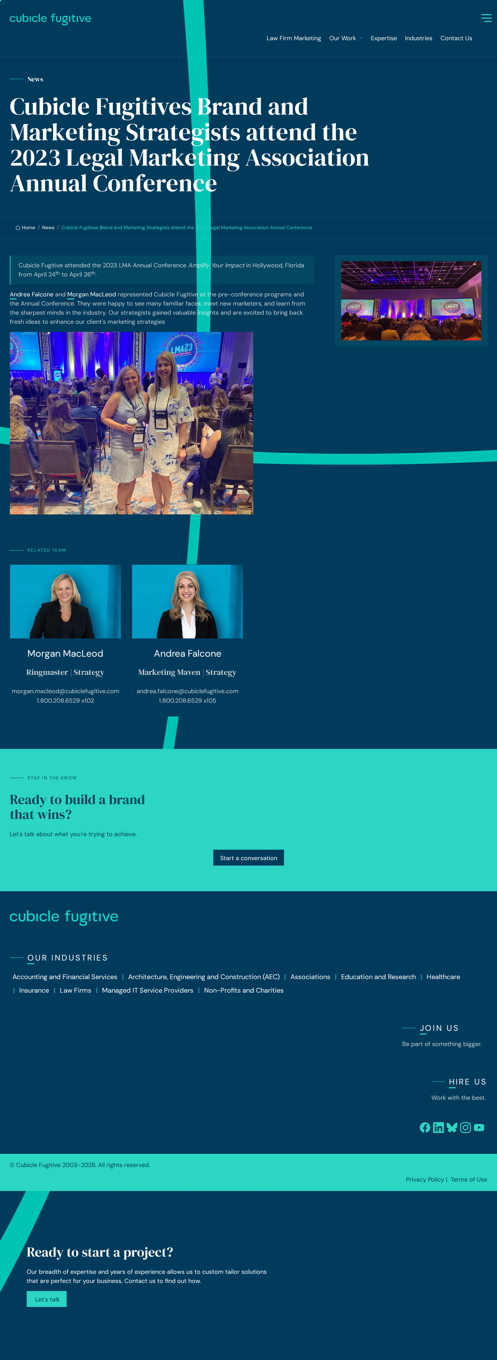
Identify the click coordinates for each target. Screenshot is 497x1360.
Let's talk (46, 1299)
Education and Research (378, 976)
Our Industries (68, 957)
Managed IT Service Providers (147, 990)
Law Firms (75, 990)
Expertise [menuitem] (384, 38)
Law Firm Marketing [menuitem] (294, 38)
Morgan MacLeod (91, 294)
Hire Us (468, 1081)
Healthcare (443, 976)
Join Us (439, 1028)
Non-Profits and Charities (244, 990)
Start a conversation (248, 858)
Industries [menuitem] (418, 38)
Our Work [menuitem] (342, 38)
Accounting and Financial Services (65, 976)
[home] (245, 19)
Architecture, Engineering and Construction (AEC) (204, 976)
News (48, 227)
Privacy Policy (425, 1179)
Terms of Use (469, 1179)
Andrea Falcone (31, 294)
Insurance (34, 990)
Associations (310, 976)
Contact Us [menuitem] (456, 38)
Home (28, 227)
